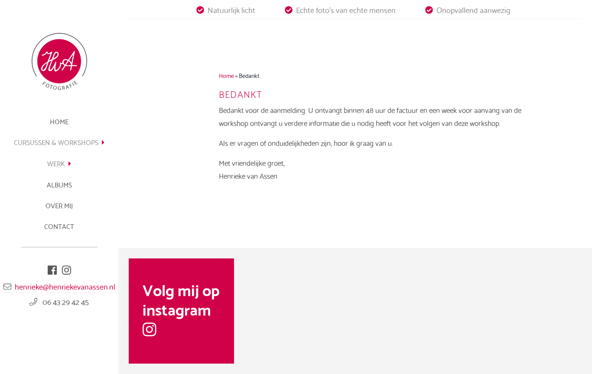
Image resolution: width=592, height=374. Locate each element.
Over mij (59, 205)
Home (59, 121)
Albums (59, 184)
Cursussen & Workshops (56, 142)
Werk (56, 163)
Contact (59, 226)
